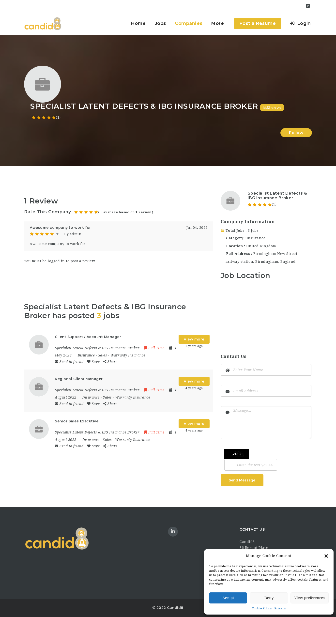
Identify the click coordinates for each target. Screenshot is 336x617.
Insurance (86, 355)
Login (303, 23)
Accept (228, 598)
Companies (188, 23)
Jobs (160, 23)
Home (138, 23)
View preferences (309, 598)
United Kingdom (261, 246)
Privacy (280, 608)
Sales (102, 355)
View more (194, 339)
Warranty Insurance (127, 355)
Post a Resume (257, 23)
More (217, 23)
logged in (56, 261)
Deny (269, 598)
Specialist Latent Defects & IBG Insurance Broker (277, 195)
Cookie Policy (262, 608)
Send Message (242, 480)
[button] (326, 556)
